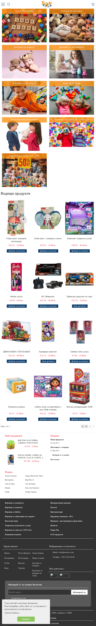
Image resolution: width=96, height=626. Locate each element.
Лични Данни (38, 553)
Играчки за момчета (14, 507)
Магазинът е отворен (59, 447)
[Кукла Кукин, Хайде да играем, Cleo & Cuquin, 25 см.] (10, 459)
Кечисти (54, 525)
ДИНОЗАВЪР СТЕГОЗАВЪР (16, 352)
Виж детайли (80, 306)
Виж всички (55, 459)
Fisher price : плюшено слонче (48, 238)
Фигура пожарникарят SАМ (79, 407)
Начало (7, 553)
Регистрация (23, 558)
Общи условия (38, 558)
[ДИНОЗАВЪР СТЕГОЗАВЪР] (17, 331)
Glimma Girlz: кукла (79, 352)
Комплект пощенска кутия (79, 238)
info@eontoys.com (66, 552)
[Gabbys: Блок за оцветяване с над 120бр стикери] (48, 386)
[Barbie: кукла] (17, 276)
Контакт (21, 563)
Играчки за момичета (14, 503)
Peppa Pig (54, 530)
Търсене (21, 568)
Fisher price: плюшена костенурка (16, 239)
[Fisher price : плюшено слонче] (48, 218)
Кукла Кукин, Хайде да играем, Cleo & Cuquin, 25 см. (31, 456)
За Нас (7, 563)
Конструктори (56, 512)
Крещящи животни (48, 352)
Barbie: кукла (16, 296)
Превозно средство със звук (79, 296)
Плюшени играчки (13, 534)
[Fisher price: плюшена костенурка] (17, 218)
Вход (6, 568)
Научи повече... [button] (12, 613)
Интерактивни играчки (60, 503)
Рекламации (9, 558)
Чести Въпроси (24, 553)
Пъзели (53, 507)
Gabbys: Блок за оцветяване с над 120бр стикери (48, 408)
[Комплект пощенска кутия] (79, 218)
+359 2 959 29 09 (67, 557)
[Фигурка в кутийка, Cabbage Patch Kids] (10, 445)
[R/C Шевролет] (48, 276)
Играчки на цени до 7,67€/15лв (18, 530)
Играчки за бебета (13, 512)
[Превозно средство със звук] (79, 276)
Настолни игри (11, 521)
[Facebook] (52, 562)
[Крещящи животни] (48, 331)
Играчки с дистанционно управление (66, 521)
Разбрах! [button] (26, 619)
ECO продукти (56, 534)
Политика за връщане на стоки (37, 573)
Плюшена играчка (16, 407)
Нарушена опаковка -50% (61, 516)
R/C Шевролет (48, 296)
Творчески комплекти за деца (18, 525)
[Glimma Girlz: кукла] (79, 331)
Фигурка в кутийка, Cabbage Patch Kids (28, 441)
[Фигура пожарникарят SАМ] (79, 386)
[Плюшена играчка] (17, 386)
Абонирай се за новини (60, 455)
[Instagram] (58, 562)
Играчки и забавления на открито (19, 516)
